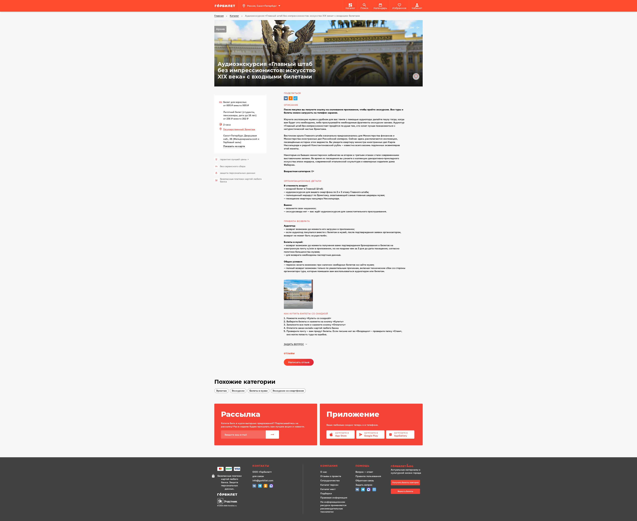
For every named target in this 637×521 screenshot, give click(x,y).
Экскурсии (238, 390)
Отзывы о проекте (330, 476)
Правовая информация (333, 497)
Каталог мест (328, 489)
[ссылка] (225, 6)
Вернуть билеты (405, 491)
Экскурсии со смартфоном (288, 390)
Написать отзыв (298, 362)
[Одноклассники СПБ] (265, 486)
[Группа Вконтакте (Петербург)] (254, 486)
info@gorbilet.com (262, 480)
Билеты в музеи (258, 390)
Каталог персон (329, 484)
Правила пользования (368, 476)
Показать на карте (234, 146)
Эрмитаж (221, 390)
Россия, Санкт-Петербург (262, 5)
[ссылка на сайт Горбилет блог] (407, 466)
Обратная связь (364, 480)
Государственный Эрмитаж (239, 129)
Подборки (326, 493)
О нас (323, 471)
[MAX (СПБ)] (271, 486)
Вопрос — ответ (364, 471)
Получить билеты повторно (405, 482)
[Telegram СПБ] (260, 486)
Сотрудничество (330, 480)
